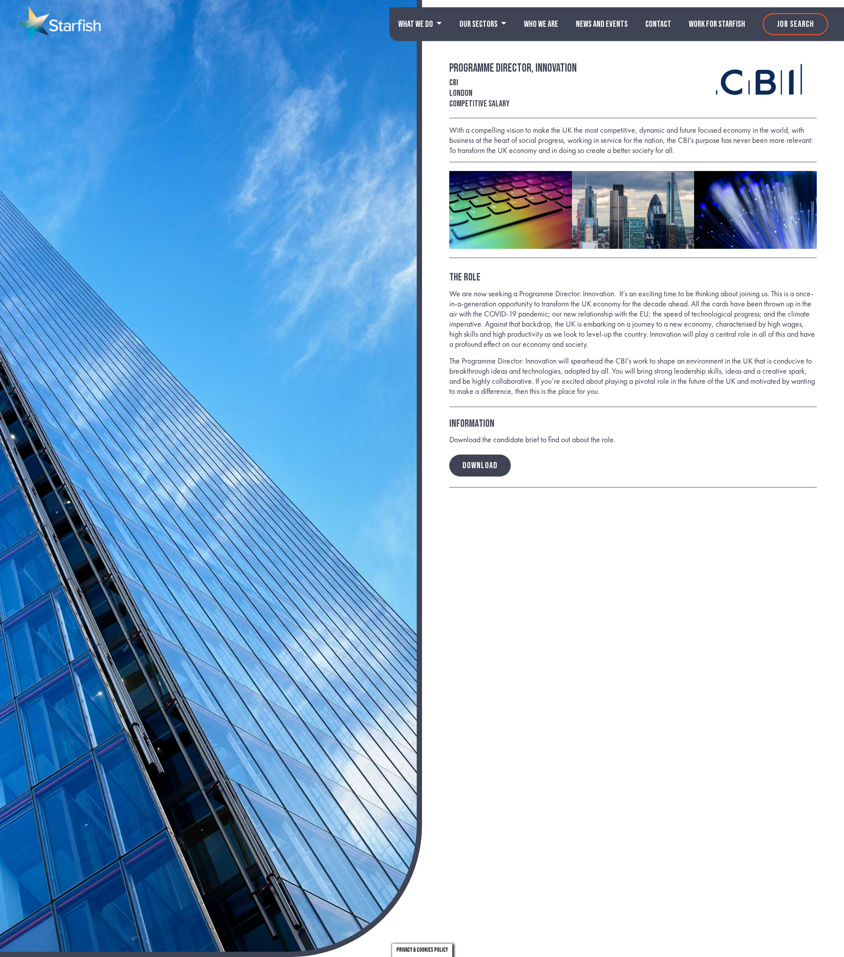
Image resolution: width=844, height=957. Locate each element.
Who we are (541, 24)
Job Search (795, 24)
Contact (658, 24)
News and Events (602, 24)
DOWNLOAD (480, 465)
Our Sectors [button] (479, 24)
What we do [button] (416, 24)
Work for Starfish (717, 24)
